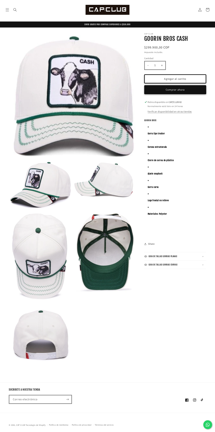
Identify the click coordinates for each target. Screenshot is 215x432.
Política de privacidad (81, 425)
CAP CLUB (20, 425)
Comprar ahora (175, 89)
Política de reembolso (58, 425)
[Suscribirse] (67, 399)
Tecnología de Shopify (36, 425)
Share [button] (151, 243)
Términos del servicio (104, 425)
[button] (7, 10)
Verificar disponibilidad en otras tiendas (170, 111)
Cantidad (149, 58)
